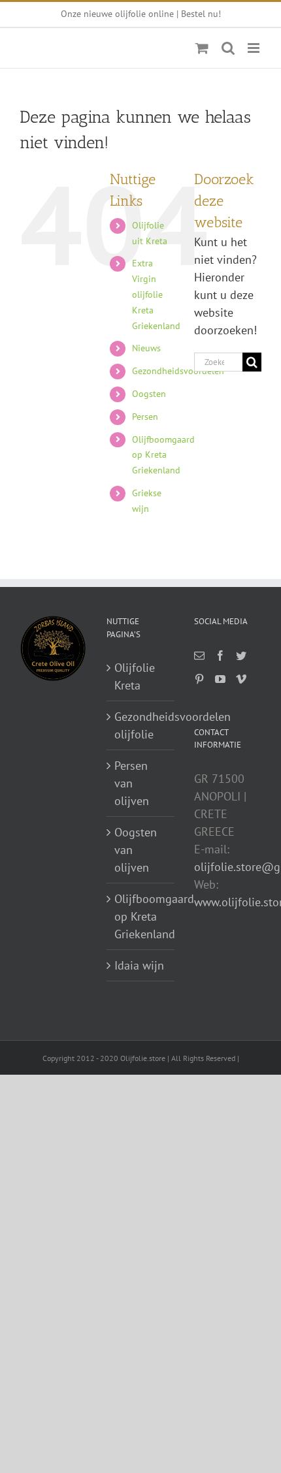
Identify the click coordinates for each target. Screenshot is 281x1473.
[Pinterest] (199, 679)
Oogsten (149, 394)
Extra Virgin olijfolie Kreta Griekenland (156, 294)
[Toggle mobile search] (228, 48)
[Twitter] (241, 655)
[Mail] (199, 655)
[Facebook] (220, 655)
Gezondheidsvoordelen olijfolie (140, 725)
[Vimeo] (241, 679)
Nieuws (146, 348)
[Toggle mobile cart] (201, 48)
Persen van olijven (131, 783)
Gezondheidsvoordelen (178, 371)
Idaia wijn (139, 965)
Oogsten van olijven (135, 850)
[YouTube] (220, 679)
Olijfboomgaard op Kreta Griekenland (163, 455)
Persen (145, 416)
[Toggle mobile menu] (254, 48)
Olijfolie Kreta (134, 676)
